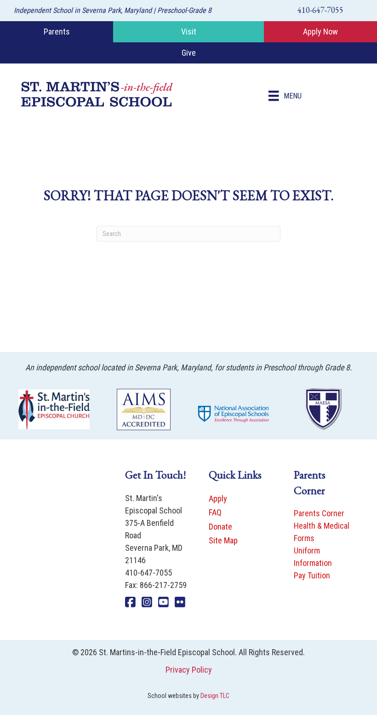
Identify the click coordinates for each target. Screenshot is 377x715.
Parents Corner (319, 513)
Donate (220, 526)
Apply (218, 498)
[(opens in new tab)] (54, 408)
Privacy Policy (189, 670)
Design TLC (214, 695)
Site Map (223, 540)
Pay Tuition (312, 575)
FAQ (215, 512)
